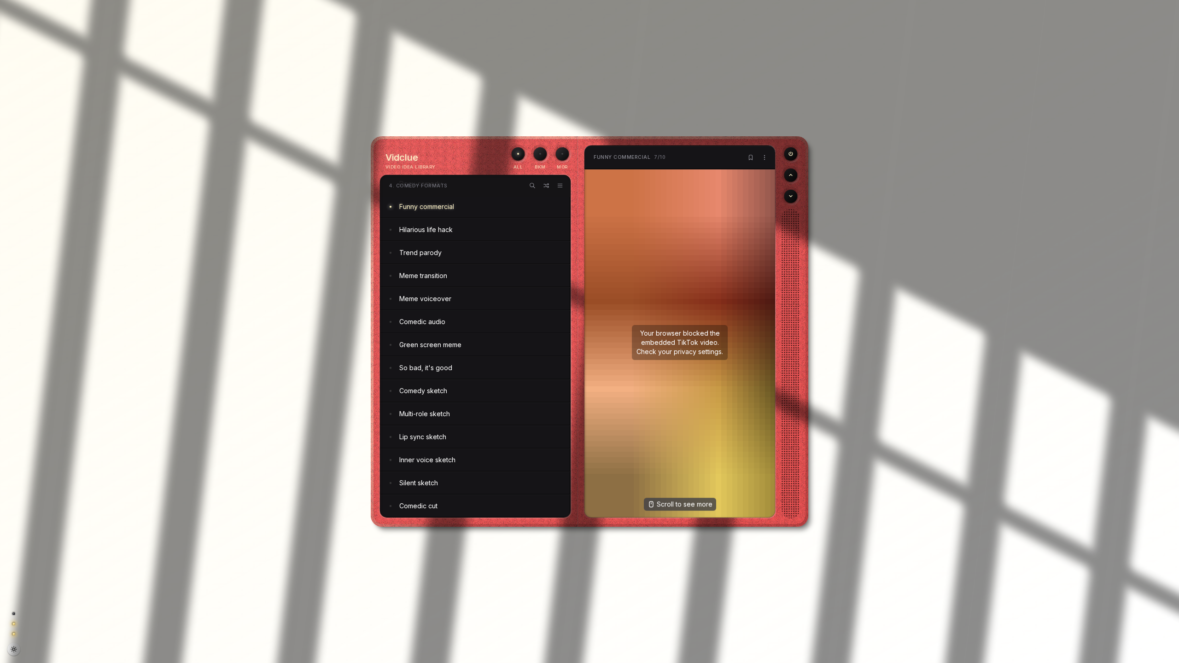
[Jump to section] (560, 185)
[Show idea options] (764, 157)
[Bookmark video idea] (751, 157)
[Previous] (790, 153)
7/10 (629, 157)
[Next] (790, 196)
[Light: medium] (13, 649)
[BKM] (540, 153)
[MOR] (562, 153)
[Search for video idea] (532, 185)
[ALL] (518, 153)
